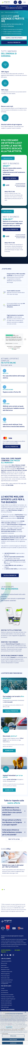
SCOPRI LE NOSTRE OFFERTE (14, 38)
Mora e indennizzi (4, 967)
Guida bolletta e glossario (6, 1005)
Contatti (2, 988)
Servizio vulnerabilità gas (6, 1003)
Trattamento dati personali (6, 971)
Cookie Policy (9, 1027)
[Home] (6, 2)
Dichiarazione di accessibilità (7, 994)
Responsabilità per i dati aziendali (11, 1029)
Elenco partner (5, 1033)
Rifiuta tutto (13, 1036)
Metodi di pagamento (5, 973)
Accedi (20, 2)
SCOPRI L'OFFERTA (10, 178)
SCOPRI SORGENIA (6, 950)
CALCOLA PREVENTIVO (14, 42)
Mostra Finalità (13, 1039)
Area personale (4, 990)
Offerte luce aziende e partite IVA (11, 12)
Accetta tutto (13, 1043)
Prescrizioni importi (5, 975)
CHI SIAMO (17, 950)
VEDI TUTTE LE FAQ (14, 839)
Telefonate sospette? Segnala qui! (8, 998)
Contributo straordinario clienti (7, 996)
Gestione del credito (5, 977)
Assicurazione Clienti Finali (7, 979)
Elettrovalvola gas (5, 1007)
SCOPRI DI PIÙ (9, 750)
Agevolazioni (4, 965)
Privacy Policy (20, 1029)
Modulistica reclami (5, 969)
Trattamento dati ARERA (6, 961)
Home (2, 12)
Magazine (3, 952)
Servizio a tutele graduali (6, 1000)
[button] (15, 2)
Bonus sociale (4, 963)
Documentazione (4, 992)
